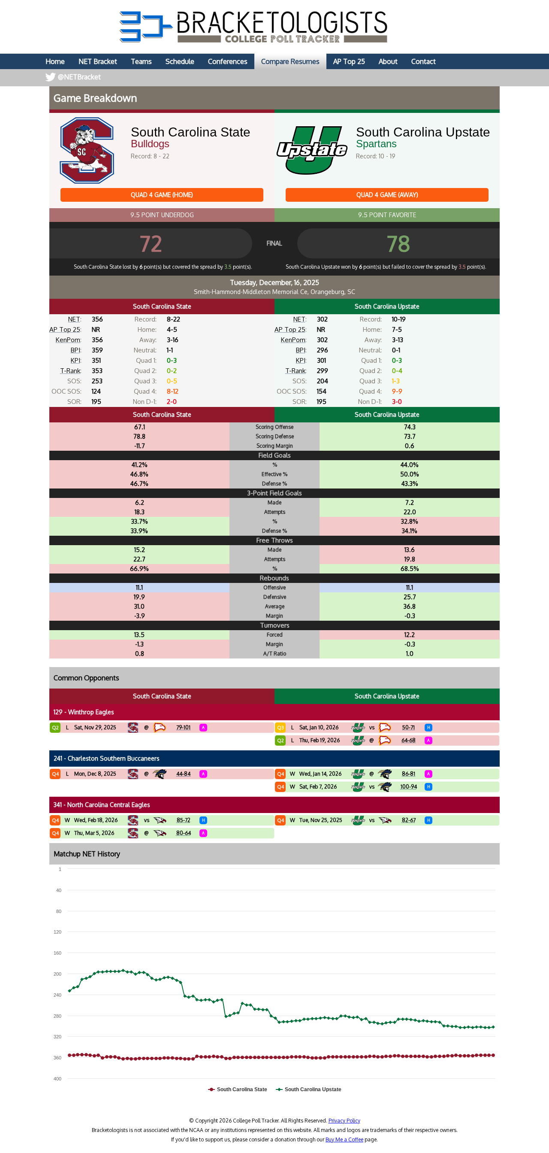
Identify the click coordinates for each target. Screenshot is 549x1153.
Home (55, 61)
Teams (141, 61)
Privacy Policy (344, 1120)
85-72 (183, 820)
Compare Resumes (290, 61)
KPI (75, 360)
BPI (75, 350)
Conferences (227, 61)
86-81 (408, 774)
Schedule (180, 61)
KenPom (68, 340)
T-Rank (70, 371)
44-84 (183, 774)
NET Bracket (97, 61)
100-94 (409, 786)
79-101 (183, 727)
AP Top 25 (349, 61)
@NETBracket (79, 77)
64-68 (408, 740)
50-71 (408, 727)
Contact (423, 61)
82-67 (409, 820)
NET (74, 319)
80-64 (183, 833)
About (388, 61)
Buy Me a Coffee (344, 1139)
